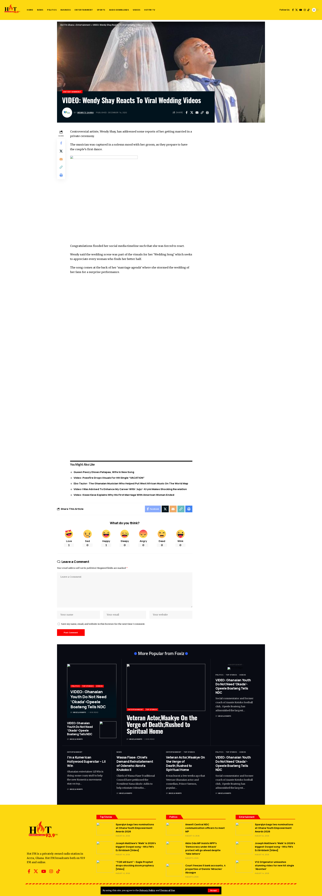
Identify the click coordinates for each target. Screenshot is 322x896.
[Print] (207, 112)
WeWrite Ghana (85, 112)
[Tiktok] (308, 10)
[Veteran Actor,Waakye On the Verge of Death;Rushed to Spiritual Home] (166, 687)
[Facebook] (292, 10)
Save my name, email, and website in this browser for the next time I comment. (103, 624)
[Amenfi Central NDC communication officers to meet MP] (174, 829)
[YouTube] (301, 10)
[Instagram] (305, 10)
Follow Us (284, 9)
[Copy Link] (202, 112)
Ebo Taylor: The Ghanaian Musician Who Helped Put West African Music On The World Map (131, 483)
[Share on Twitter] (191, 112)
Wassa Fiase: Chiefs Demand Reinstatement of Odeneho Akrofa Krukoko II (135, 763)
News (119, 752)
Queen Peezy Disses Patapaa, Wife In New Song (104, 472)
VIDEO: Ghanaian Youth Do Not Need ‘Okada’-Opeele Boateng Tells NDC (88, 699)
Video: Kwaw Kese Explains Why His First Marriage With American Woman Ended (124, 495)
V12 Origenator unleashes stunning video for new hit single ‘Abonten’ (274, 865)
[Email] (197, 112)
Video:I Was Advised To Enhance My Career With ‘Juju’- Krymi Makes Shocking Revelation (130, 489)
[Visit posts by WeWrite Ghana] (67, 113)
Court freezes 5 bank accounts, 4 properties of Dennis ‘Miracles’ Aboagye (205, 869)
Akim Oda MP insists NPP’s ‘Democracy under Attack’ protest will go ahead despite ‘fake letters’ (203, 848)
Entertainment (72, 91)
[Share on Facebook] (186, 112)
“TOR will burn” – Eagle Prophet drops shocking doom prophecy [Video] (135, 865)
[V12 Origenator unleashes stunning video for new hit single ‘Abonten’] (244, 866)
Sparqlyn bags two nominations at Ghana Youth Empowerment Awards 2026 (135, 828)
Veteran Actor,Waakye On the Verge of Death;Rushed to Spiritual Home (162, 724)
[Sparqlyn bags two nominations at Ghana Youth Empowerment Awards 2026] (104, 829)
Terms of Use (167, 890)
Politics (75, 686)
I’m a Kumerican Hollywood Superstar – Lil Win (86, 761)
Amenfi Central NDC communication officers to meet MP (205, 828)
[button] (213, 890)
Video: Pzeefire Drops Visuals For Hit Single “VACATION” (109, 477)
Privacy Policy (147, 890)
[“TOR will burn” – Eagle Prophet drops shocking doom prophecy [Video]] (104, 866)
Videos (99, 686)
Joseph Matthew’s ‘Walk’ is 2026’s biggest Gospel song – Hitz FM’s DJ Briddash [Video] (136, 847)
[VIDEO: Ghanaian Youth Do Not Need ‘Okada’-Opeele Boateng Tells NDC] (108, 729)
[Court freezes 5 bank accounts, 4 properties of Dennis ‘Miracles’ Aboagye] (174, 870)
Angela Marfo (79, 712)
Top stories (87, 686)
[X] (296, 10)
